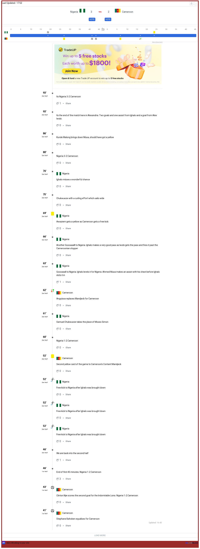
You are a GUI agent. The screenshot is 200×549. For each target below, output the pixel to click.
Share (68, 103)
